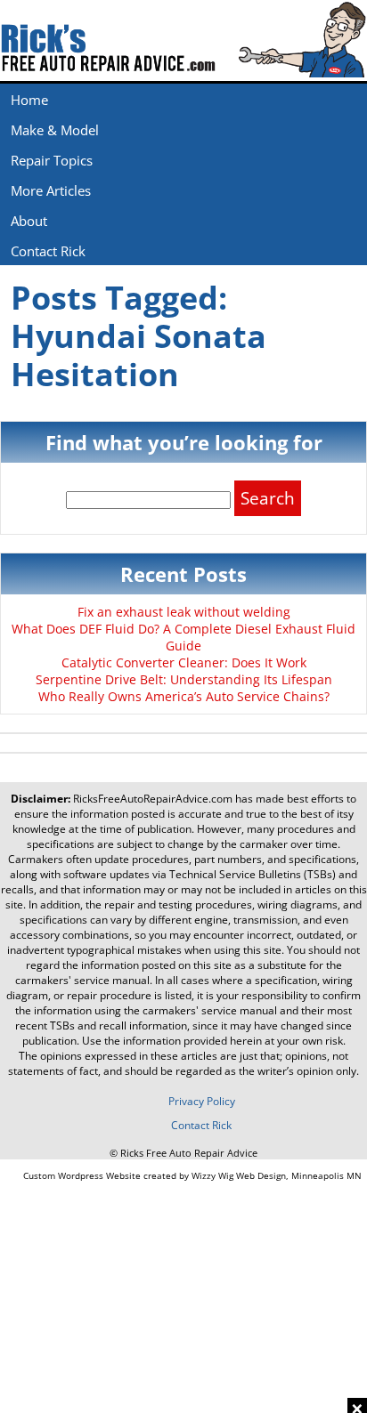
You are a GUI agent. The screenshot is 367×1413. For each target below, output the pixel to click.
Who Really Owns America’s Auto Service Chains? (184, 696)
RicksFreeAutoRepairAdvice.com (152, 798)
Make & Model (55, 130)
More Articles (51, 190)
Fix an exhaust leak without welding (183, 611)
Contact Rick (48, 251)
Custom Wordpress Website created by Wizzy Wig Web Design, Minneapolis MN (192, 1175)
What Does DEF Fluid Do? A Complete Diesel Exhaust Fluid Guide (183, 637)
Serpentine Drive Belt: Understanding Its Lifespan (184, 679)
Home (29, 100)
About (29, 221)
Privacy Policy (201, 1101)
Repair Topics (52, 160)
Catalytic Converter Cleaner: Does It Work (183, 662)
